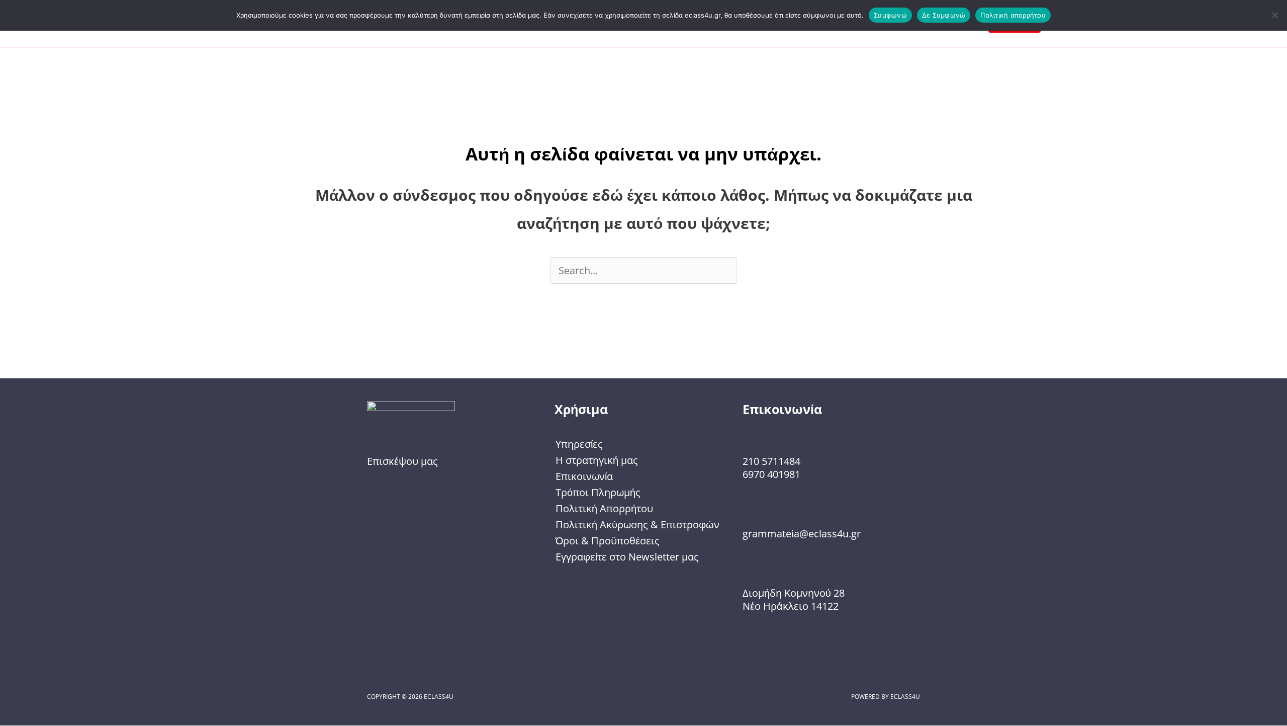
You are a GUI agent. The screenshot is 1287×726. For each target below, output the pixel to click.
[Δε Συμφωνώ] (1274, 15)
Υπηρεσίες (579, 444)
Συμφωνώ (890, 15)
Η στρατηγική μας (597, 460)
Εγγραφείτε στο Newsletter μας (627, 556)
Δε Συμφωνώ (944, 15)
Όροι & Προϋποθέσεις (608, 540)
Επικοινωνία (584, 476)
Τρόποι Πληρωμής (598, 492)
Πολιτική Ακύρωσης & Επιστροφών (637, 524)
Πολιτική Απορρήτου (604, 508)
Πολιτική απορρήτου (1013, 15)
